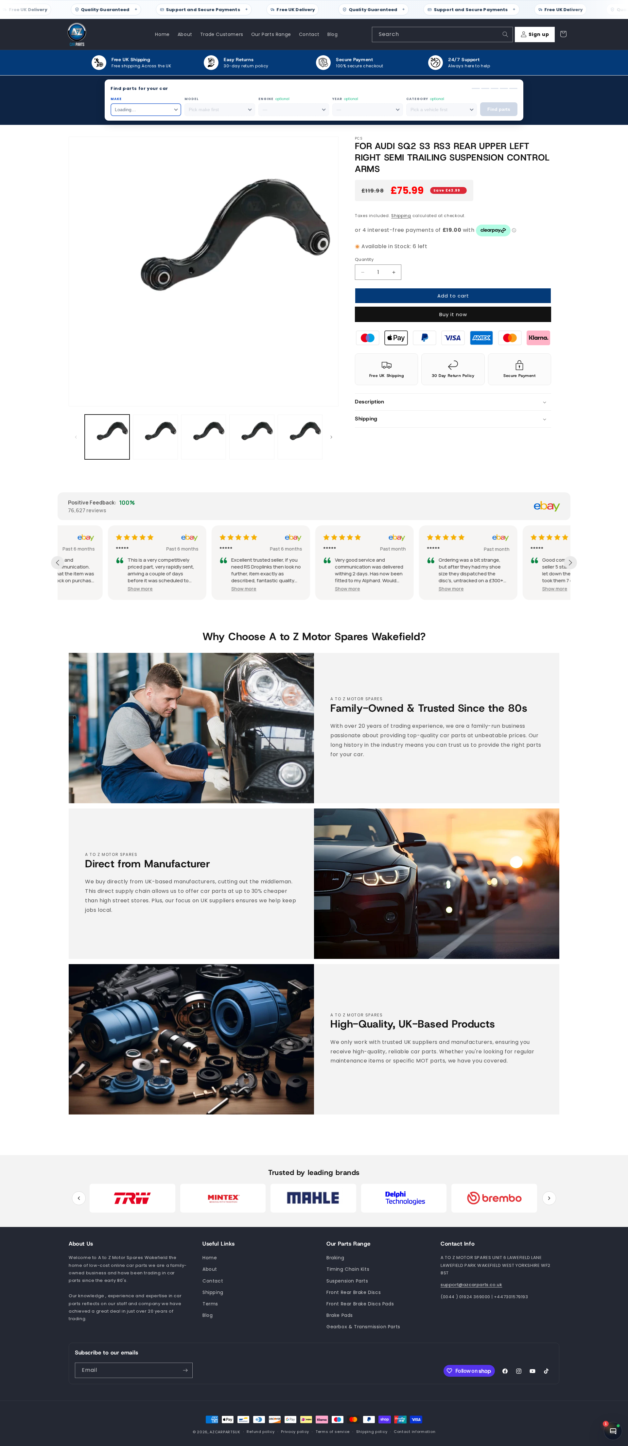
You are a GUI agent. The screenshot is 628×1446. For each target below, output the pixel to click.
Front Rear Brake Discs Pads (360, 1304)
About (209, 1269)
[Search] (505, 34)
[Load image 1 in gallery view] (107, 437)
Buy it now (453, 314)
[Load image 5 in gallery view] (300, 437)
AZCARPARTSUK (225, 1432)
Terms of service (333, 1432)
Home (209, 1258)
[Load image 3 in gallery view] (203, 437)
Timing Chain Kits (347, 1269)
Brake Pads (339, 1315)
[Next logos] (549, 1198)
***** (71, 549)
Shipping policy (372, 1432)
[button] (453, 402)
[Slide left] (76, 437)
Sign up (539, 34)
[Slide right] (331, 437)
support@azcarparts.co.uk (471, 1285)
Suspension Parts (347, 1281)
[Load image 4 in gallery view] (251, 437)
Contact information (414, 1432)
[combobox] (442, 34)
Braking (335, 1258)
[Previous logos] (79, 1198)
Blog (207, 1315)
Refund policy (260, 1432)
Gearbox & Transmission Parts (363, 1327)
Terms (210, 1304)
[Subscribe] (185, 1370)
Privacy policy (295, 1432)
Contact (212, 1281)
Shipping (401, 215)
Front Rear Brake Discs (353, 1292)
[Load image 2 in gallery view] (155, 437)
